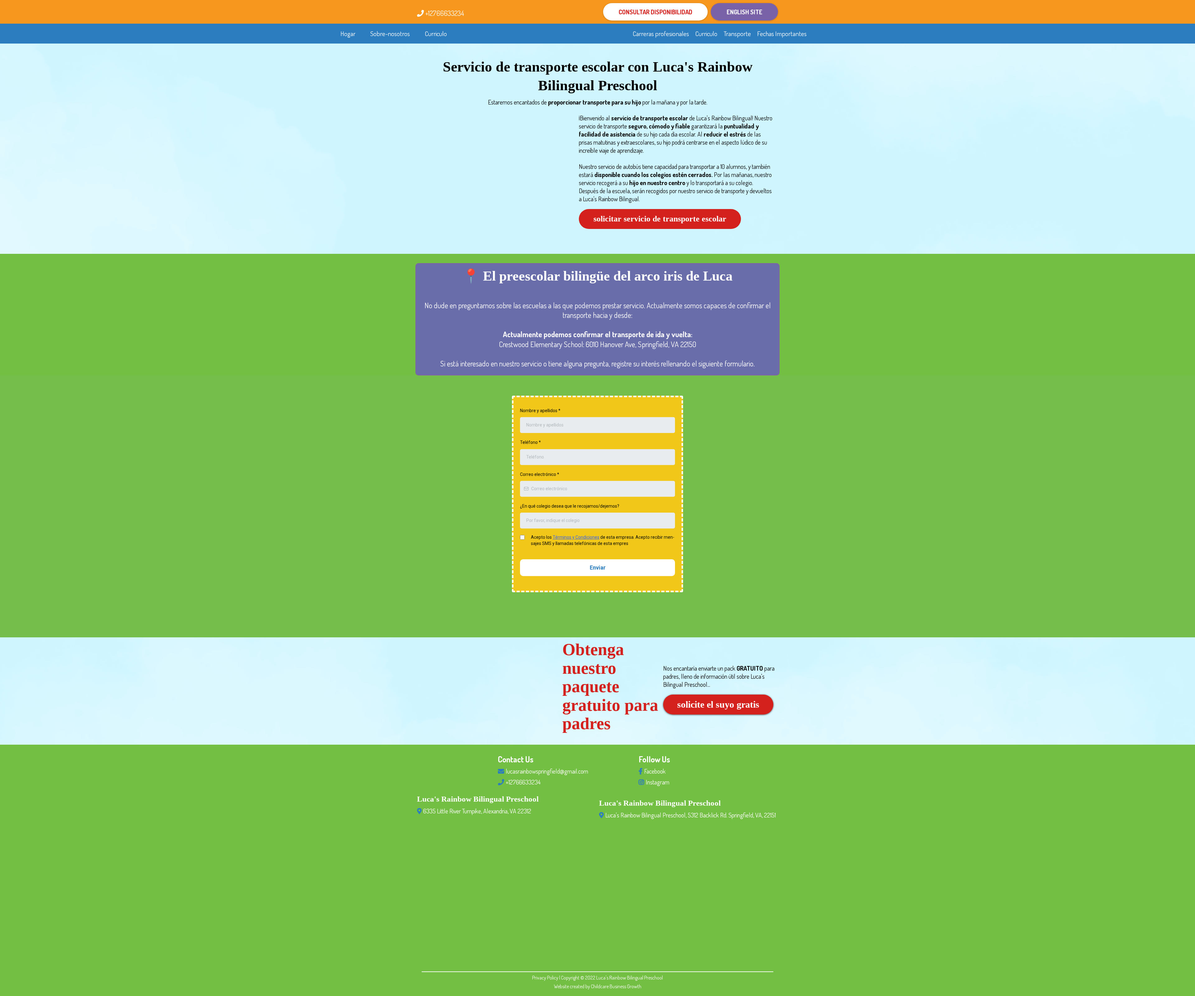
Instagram (657, 782)
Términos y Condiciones (576, 537)
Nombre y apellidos (540, 410)
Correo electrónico (539, 474)
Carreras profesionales (661, 33)
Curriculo (436, 33)
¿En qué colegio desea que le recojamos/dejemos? (569, 506)
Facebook (655, 771)
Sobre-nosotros (390, 33)
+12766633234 (444, 13)
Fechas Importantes (782, 33)
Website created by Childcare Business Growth (597, 986)
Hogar (347, 33)
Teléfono (530, 442)
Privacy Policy (545, 978)
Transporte (737, 33)
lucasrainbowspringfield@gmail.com (547, 771)
